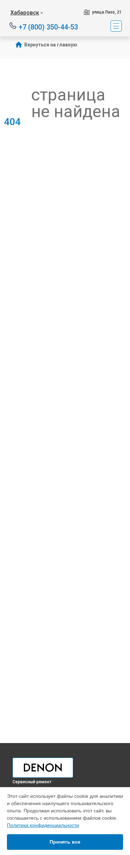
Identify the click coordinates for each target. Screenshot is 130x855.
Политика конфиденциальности (43, 825)
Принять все (65, 842)
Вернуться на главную (50, 44)
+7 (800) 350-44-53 (48, 26)
